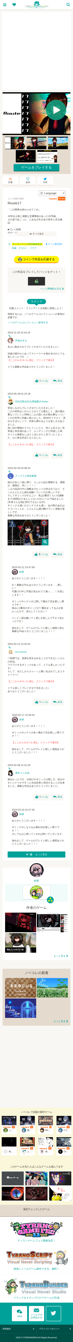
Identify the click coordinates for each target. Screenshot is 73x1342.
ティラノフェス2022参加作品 (27, 244)
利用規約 (7, 1329)
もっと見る (60, 956)
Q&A (19, 1312)
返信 (57, 381)
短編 (14, 248)
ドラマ (33, 248)
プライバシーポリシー (49, 1329)
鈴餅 (21, 571)
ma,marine (21, 651)
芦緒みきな (21, 340)
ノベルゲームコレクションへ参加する (28, 322)
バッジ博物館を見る (50, 288)
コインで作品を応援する (39, 259)
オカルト (23, 248)
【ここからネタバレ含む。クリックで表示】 (31, 360)
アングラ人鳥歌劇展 (25, 475)
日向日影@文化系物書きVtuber (31, 401)
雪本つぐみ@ (22, 773)
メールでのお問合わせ (36, 1313)
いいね (41, 381)
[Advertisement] (36, 51)
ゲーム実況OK (55, 244)
